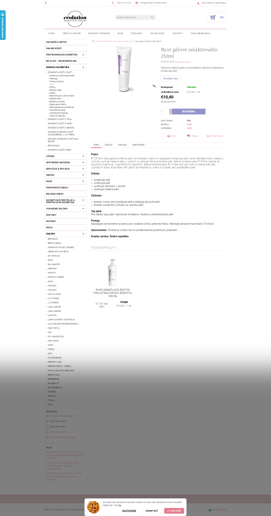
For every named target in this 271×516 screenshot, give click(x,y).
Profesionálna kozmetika (61, 54)
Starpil (52, 392)
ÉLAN (50, 260)
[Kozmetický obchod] (75, 19)
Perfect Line (54, 362)
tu (120, 505)
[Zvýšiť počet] (170, 110)
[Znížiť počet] (170, 112)
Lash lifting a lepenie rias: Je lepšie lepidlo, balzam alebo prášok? (65, 455)
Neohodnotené (182, 62)
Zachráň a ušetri (56, 42)
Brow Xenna (54, 243)
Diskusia (122, 145)
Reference (53, 379)
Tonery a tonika (57, 81)
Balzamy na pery (57, 101)
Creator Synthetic (58, 251)
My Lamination (56, 336)
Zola (50, 404)
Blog (120, 33)
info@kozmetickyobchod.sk (62, 416)
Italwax (52, 290)
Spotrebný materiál (58, 162)
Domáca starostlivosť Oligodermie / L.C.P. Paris (61, 133)
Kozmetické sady (58, 110)
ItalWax (52, 285)
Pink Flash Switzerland (61, 370)
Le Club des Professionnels (63, 324)
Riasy (49, 181)
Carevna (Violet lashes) (61, 247)
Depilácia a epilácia (58, 168)
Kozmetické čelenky (59, 113)
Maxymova (54, 328)
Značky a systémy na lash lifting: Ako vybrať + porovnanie (62, 465)
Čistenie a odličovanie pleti (62, 75)
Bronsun (53, 239)
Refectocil (54, 375)
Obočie (50, 175)
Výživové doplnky (57, 116)
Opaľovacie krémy (58, 104)
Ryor (189, 124)
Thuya (51, 400)
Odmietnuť (152, 511)
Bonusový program (99, 33)
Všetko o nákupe (71, 33)
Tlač (173, 136)
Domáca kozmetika (57, 67)
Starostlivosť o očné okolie (62, 96)
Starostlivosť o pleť (60, 72)
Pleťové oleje (55, 90)
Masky (53, 93)
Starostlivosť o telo (60, 119)
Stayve (51, 396)
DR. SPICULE (54, 256)
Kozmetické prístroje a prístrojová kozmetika (60, 201)
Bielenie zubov (55, 194)
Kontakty (178, 33)
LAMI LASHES (54, 307)
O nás (51, 33)
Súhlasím (175, 511)
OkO (50, 353)
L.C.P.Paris (53, 302)
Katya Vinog (54, 294)
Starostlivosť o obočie (61, 128)
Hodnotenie (138, 145)
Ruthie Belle (55, 387)
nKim (50, 345)
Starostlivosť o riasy (60, 123)
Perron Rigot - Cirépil (60, 366)
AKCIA (49, 227)
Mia (50, 332)
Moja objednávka (200, 33)
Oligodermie (54, 358)
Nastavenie (129, 510)
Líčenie (50, 156)
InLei (50, 281)
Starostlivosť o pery (60, 150)
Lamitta (52, 315)
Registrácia (221, 3)
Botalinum (54, 145)
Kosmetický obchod (59, 432)
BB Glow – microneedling (61, 61)
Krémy (53, 87)
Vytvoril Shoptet (219, 509)
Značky (50, 233)
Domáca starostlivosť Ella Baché (63, 140)
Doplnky (51, 215)
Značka (108, 145)
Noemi (51, 349)
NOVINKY (51, 221)
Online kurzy (157, 33)
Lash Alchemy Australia (61, 319)
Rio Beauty (54, 383)
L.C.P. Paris (53, 298)
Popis (96, 145)
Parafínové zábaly (57, 187)
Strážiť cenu (217, 136)
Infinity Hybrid (56, 277)
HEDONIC (52, 268)
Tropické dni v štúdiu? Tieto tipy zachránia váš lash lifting (64, 476)
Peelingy (54, 78)
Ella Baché (54, 264)
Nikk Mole (53, 341)
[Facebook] (46, 3)
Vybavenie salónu (56, 208)
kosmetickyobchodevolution (63, 437)
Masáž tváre (55, 98)
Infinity (52, 273)
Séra (52, 84)
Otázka (194, 136)
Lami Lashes (54, 311)
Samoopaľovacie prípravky (62, 107)
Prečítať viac (171, 78)
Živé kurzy (137, 33)
